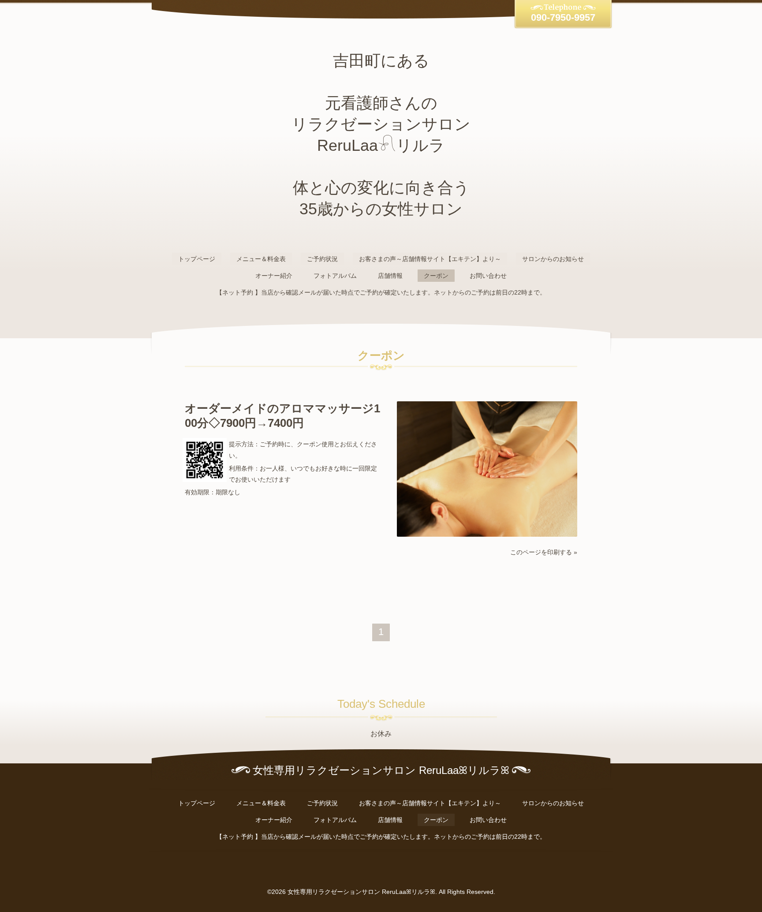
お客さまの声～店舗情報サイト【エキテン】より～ (430, 258)
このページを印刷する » (543, 552)
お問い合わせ (488, 275)
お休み (381, 733)
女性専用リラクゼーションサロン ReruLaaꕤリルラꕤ (361, 891)
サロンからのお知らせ (553, 258)
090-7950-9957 (563, 17)
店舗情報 (390, 275)
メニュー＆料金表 (261, 258)
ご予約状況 (322, 258)
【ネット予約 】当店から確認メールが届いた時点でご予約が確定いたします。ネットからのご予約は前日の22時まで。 (381, 292)
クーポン (436, 275)
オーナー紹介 (273, 275)
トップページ (196, 258)
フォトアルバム (335, 275)
